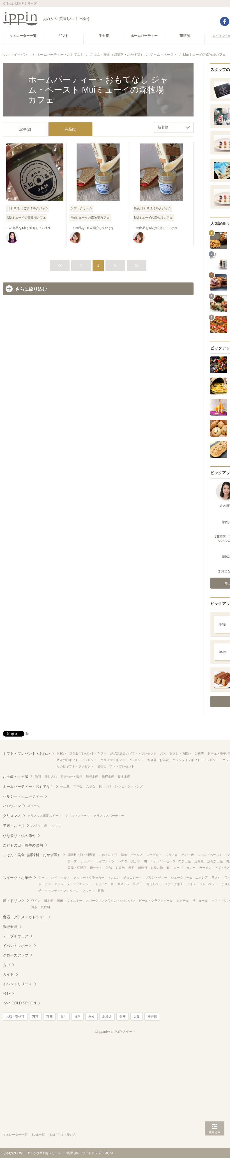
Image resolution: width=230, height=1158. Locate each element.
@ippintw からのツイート (115, 1031)
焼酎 (60, 900)
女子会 (90, 786)
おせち (35, 825)
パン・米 (187, 854)
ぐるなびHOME (13, 1153)
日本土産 (124, 776)
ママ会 (77, 786)
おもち (55, 825)
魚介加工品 (215, 861)
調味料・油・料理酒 (81, 854)
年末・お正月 (14, 825)
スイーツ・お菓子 (17, 878)
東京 (35, 1016)
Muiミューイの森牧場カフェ (26, 217)
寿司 (131, 867)
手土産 (65, 786)
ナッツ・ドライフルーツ (97, 861)
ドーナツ (44, 884)
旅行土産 (108, 776)
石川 (63, 1016)
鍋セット (96, 867)
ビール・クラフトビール (156, 900)
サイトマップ (91, 1153)
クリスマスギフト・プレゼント (122, 760)
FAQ (107, 1153)
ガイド (8, 974)
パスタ (122, 861)
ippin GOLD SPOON (19, 1003)
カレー (191, 867)
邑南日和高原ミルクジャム (152, 208)
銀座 (122, 1016)
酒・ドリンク (14, 901)
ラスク (216, 877)
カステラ (123, 884)
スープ (178, 867)
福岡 (77, 1016)
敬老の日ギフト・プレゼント (77, 760)
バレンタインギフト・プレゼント (196, 760)
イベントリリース (17, 984)
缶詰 (109, 867)
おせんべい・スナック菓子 (164, 884)
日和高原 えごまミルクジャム (27, 208)
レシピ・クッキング (129, 786)
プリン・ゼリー (156, 877)
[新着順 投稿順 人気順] (174, 127)
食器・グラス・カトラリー (25, 917)
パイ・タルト (60, 877)
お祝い (61, 753)
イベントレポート (17, 946)
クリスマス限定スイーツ (44, 815)
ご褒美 (199, 753)
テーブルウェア (15, 936)
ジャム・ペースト (209, 854)
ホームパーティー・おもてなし (28, 786)
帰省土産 (92, 776)
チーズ (72, 861)
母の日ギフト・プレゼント (75, 766)
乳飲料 (45, 907)
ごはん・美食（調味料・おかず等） (32, 855)
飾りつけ (105, 786)
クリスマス (12, 816)
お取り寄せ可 (15, 1016)
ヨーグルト (154, 854)
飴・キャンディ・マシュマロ (58, 890)
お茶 (34, 907)
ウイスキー (74, 900)
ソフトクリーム (81, 208)
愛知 (91, 1016)
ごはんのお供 (108, 854)
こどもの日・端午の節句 (23, 845)
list (27, 733)
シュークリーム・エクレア (189, 877)
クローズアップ (15, 955)
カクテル (182, 900)
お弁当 (120, 867)
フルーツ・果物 (93, 890)
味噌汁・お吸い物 (150, 867)
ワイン (35, 900)
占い (6, 965)
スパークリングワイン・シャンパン (110, 900)
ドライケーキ (104, 884)
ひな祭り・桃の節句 (19, 836)
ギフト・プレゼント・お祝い (26, 753)
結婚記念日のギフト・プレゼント (133, 753)
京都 (49, 1016)
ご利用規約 (71, 1153)
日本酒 (48, 900)
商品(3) (70, 129)
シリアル (171, 854)
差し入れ (51, 776)
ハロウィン (12, 806)
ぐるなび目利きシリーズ (44, 1153)
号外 (6, 993)
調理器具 (10, 926)
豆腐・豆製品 (77, 867)
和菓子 (137, 884)
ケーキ (43, 877)
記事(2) (25, 129)
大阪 (137, 1016)
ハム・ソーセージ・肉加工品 (171, 861)
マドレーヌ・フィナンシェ (72, 884)
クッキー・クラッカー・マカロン (96, 877)
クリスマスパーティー (108, 815)
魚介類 (199, 861)
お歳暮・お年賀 (158, 760)
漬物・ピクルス (132, 854)
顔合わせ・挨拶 (71, 776)
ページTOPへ (214, 1145)
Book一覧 (38, 1134)
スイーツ (33, 805)
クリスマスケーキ (77, 815)
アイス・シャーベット (202, 884)
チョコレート (132, 877)
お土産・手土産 (15, 777)
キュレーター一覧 (15, 1134)
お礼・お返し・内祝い (175, 753)
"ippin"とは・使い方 (62, 1134)
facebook (224, 21)
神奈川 (152, 1016)
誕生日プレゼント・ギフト (88, 753)
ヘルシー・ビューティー (23, 796)
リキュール (200, 900)
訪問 (38, 776)
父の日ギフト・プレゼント (115, 766)
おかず (135, 861)
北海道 (107, 1016)
